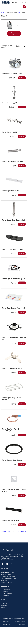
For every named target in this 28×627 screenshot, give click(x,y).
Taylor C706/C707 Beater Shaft (13, 220)
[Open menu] (25, 2)
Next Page (23, 531)
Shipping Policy (6, 624)
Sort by (17, 45)
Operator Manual (14, 33)
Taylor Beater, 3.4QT (9, 103)
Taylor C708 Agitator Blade (12, 368)
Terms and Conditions (20, 621)
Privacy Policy (6, 621)
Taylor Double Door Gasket (12, 460)
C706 (19, 12)
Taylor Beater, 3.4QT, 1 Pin (11, 132)
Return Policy (22, 624)
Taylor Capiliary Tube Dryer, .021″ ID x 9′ (12, 430)
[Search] (24, 6)
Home (2, 12)
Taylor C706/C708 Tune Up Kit (13, 279)
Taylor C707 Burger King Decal (13, 308)
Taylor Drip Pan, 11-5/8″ (11, 520)
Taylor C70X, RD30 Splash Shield (11, 399)
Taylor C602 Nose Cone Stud (12, 161)
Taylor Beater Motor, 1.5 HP (12, 74)
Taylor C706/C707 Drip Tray (12, 249)
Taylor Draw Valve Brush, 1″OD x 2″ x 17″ (14, 490)
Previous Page (6, 531)
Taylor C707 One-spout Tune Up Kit (14, 338)
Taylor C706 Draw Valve (10, 191)
